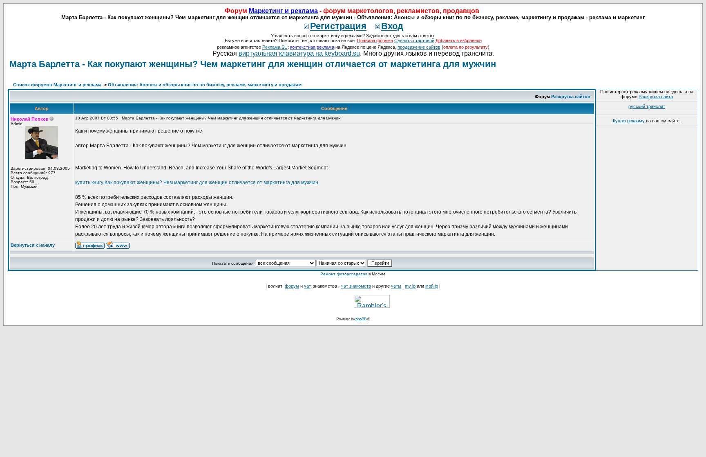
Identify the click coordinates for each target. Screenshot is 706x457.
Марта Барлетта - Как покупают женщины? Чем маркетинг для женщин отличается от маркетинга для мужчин (252, 64)
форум (292, 286)
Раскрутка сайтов (570, 96)
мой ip (431, 286)
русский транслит (646, 106)
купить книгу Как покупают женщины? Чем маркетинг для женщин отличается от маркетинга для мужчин (196, 182)
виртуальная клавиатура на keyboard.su (299, 53)
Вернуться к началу (33, 245)
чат (307, 286)
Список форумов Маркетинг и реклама (57, 84)
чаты (396, 286)
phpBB (360, 319)
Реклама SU (275, 47)
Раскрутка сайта (656, 96)
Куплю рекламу (629, 120)
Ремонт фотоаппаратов (343, 274)
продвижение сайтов (419, 47)
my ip (410, 286)
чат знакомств (356, 286)
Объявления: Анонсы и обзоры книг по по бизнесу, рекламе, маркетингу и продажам (205, 84)
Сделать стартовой (414, 40)
